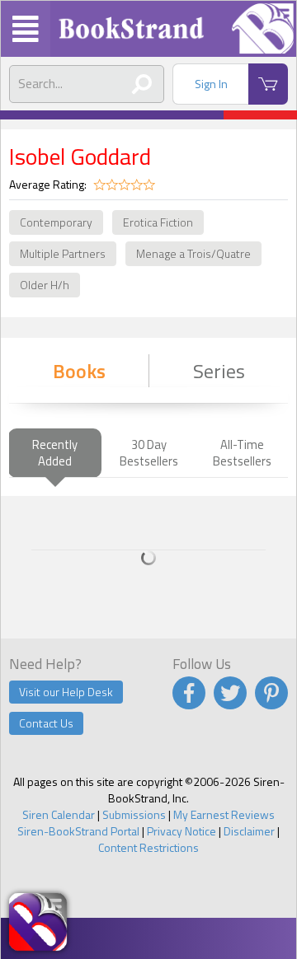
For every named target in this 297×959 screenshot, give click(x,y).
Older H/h (44, 284)
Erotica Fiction (158, 222)
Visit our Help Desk (66, 691)
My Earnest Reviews (224, 814)
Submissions (134, 814)
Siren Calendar (58, 814)
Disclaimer (249, 831)
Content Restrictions (148, 847)
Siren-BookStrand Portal (78, 831)
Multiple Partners (63, 253)
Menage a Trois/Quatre (193, 253)
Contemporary (56, 222)
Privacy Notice (181, 831)
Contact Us (46, 723)
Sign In (211, 83)
